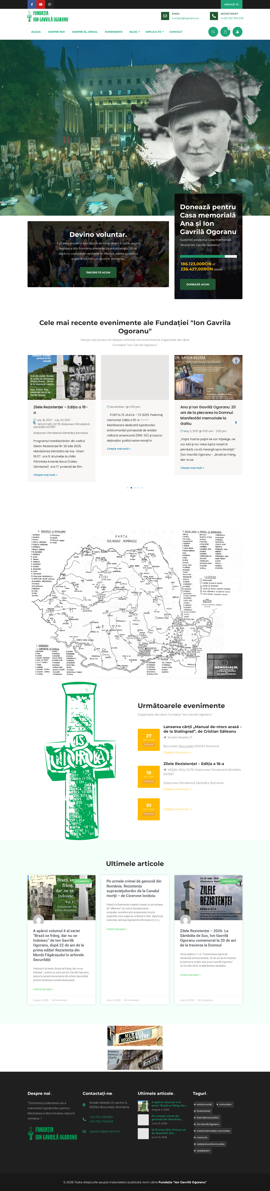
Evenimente (203, 1111)
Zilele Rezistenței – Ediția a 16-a (193, 764)
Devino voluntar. (98, 234)
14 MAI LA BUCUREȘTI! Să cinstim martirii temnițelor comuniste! (203, 412)
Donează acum (197, 284)
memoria (202, 1137)
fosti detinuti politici (208, 1117)
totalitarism (203, 1150)
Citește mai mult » (45, 448)
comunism (225, 1104)
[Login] (237, 32)
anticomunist (204, 1104)
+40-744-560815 (101, 1117)
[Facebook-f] (32, 4)
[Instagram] (49, 4)
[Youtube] (40, 4)
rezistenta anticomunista (210, 1144)
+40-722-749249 (101, 1121)
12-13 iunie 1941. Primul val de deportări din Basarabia (169, 1133)
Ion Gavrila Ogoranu (208, 1124)
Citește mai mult (175, 752)
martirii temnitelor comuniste (213, 1130)
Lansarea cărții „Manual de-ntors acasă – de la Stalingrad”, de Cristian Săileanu (202, 729)
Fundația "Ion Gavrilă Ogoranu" (183, 1182)
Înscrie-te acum (98, 272)
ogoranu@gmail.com (104, 1131)
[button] (127, 487)
